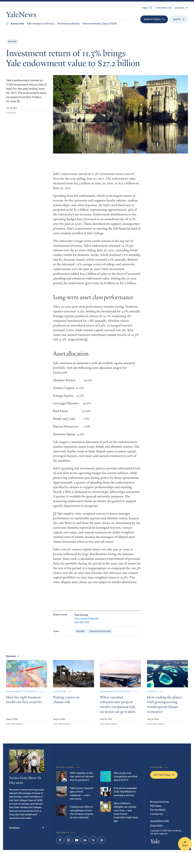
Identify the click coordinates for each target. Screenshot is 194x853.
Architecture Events (68, 23)
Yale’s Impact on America (40, 23)
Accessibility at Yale (159, 820)
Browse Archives (159, 801)
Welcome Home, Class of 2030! (99, 23)
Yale (155, 842)
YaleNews (21, 15)
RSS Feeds (155, 805)
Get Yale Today (162, 774)
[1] (85, 339)
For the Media (158, 809)
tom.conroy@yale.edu (86, 618)
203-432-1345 (81, 622)
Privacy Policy (156, 825)
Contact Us (156, 814)
